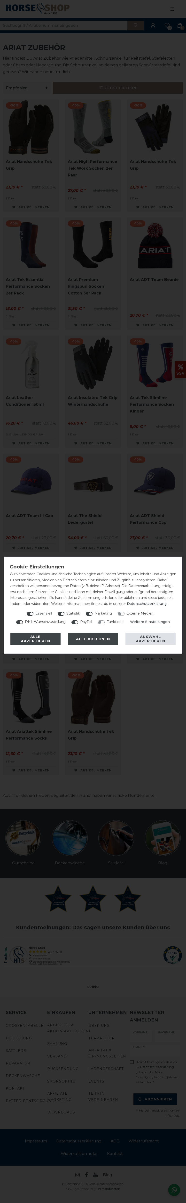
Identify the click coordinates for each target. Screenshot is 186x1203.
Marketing (103, 613)
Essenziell (43, 613)
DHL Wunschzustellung (45, 622)
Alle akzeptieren (35, 639)
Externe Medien (140, 613)
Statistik (73, 613)
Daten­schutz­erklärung (147, 604)
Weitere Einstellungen (150, 622)
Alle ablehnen (93, 639)
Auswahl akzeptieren (150, 639)
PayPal (86, 622)
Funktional (115, 622)
